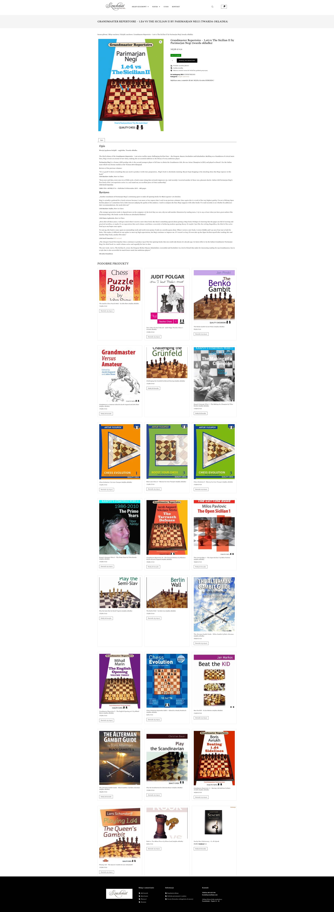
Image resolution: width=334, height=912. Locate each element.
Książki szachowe (126, 34)
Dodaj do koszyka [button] (106, 414)
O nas (166, 7)
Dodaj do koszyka (187, 60)
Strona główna (102, 34)
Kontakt (176, 7)
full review (117, 238)
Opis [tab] (101, 140)
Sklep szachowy (139, 7)
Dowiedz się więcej (107, 311)
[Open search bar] (212, 6)
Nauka (155, 7)
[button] (160, 41)
